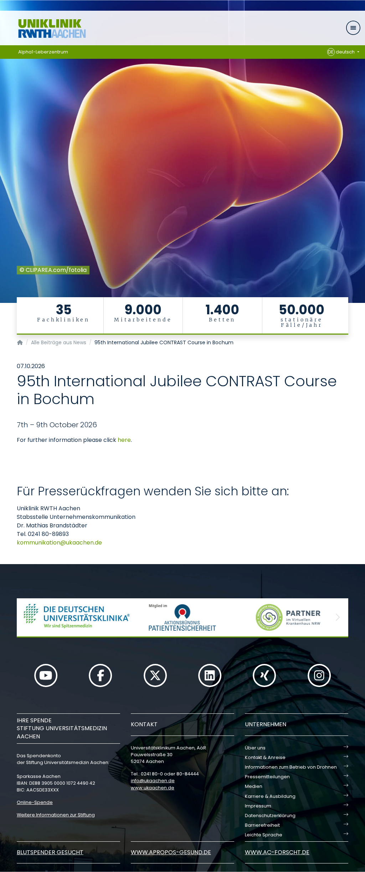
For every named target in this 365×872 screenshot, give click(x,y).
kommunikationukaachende (59, 542)
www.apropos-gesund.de (171, 852)
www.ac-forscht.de (277, 852)
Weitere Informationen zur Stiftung (56, 815)
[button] (27, 617)
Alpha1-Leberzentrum (43, 51)
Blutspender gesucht (50, 852)
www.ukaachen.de (152, 788)
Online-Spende (35, 802)
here (124, 440)
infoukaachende (153, 781)
